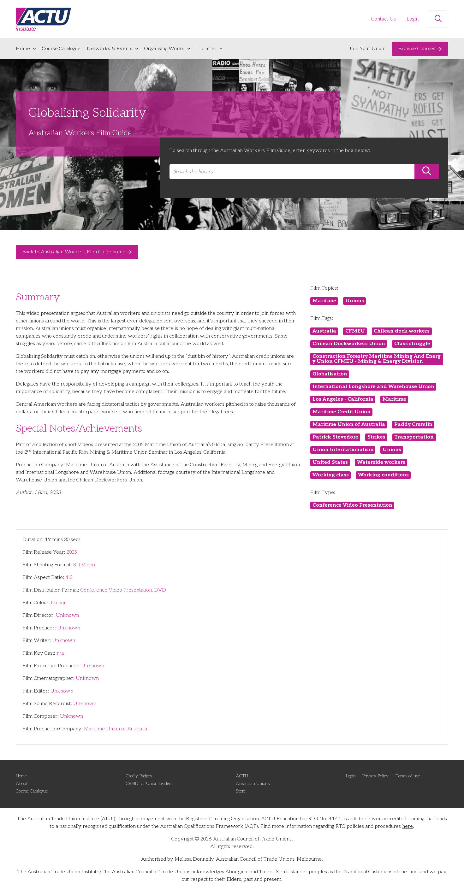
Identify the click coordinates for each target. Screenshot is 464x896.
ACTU (242, 776)
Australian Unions (253, 783)
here (407, 826)
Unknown (67, 615)
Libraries (206, 49)
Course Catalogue (61, 49)
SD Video (84, 565)
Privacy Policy (375, 776)
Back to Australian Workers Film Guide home (73, 252)
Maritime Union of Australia (115, 729)
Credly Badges (139, 776)
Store (241, 791)
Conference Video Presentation (116, 590)
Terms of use (408, 776)
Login (412, 19)
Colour (58, 603)
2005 (71, 552)
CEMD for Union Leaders (149, 783)
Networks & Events (109, 49)
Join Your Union (367, 49)
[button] (438, 19)
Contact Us (383, 19)
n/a (60, 653)
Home (23, 49)
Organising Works (164, 49)
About (22, 783)
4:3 (69, 578)
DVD (160, 590)
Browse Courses (416, 49)
